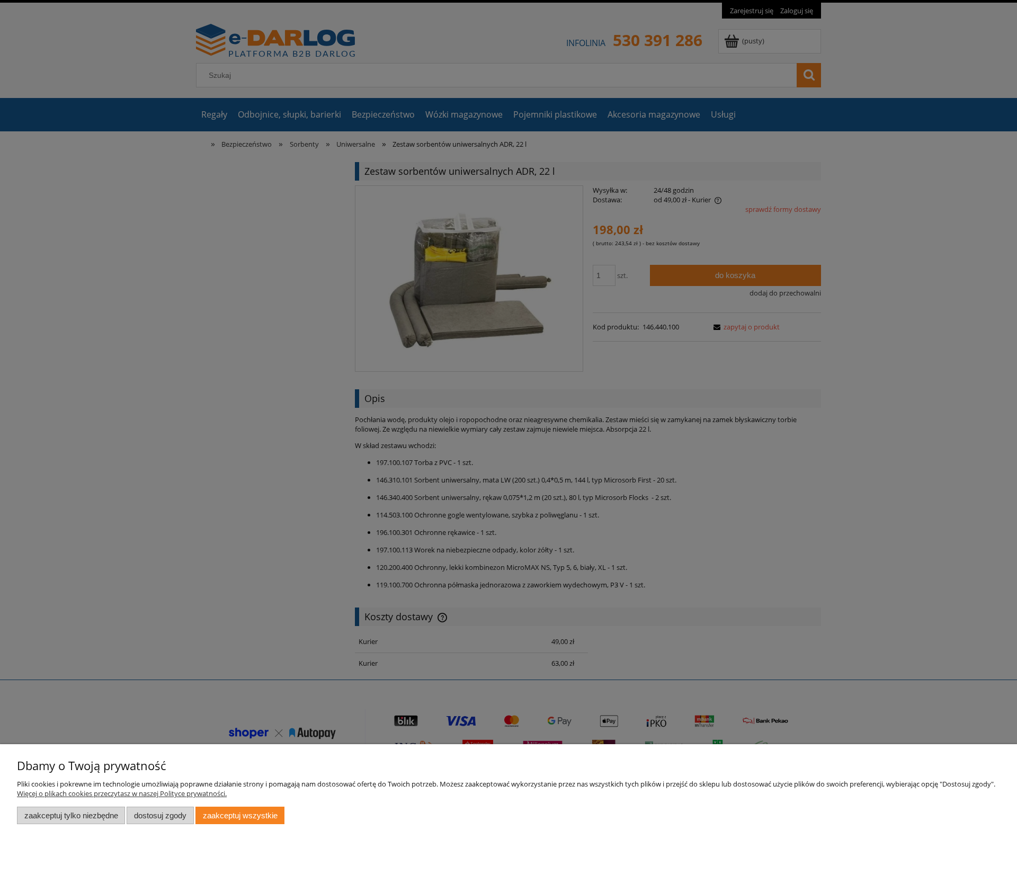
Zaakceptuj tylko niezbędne (71, 815)
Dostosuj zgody (160, 815)
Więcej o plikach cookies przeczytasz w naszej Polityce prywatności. (122, 793)
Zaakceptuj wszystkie (240, 815)
